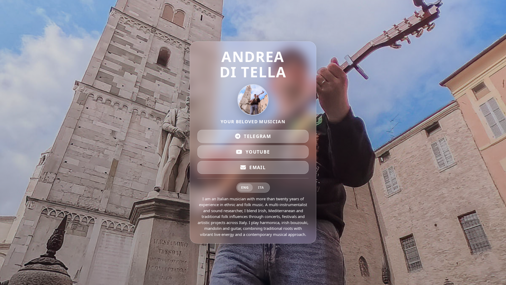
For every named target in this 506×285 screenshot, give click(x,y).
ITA (261, 187)
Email (257, 167)
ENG (245, 187)
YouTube (258, 152)
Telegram (257, 136)
